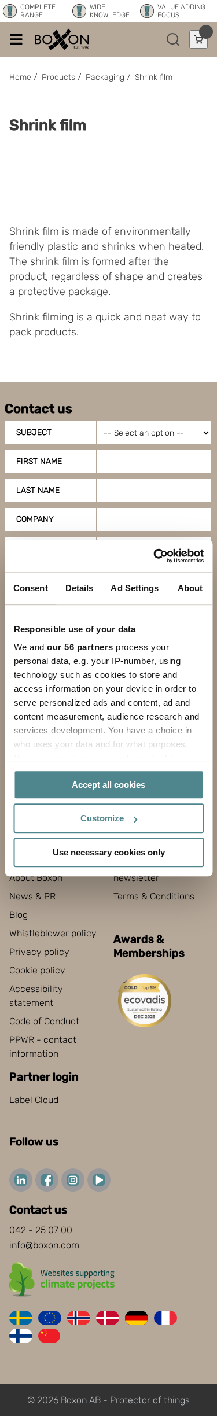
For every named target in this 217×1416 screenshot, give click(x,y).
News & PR (32, 896)
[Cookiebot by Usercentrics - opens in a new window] (154, 555)
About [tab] (190, 588)
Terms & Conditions (153, 896)
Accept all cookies (108, 785)
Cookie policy (37, 970)
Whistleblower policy (53, 933)
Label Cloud (33, 1099)
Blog (18, 914)
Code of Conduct (44, 1021)
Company (35, 519)
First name (39, 461)
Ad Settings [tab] (135, 588)
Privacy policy (39, 951)
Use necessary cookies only (109, 852)
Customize (102, 818)
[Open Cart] (198, 39)
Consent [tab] (30, 588)
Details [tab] (79, 588)
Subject (34, 432)
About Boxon (35, 877)
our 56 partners (80, 647)
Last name (38, 490)
